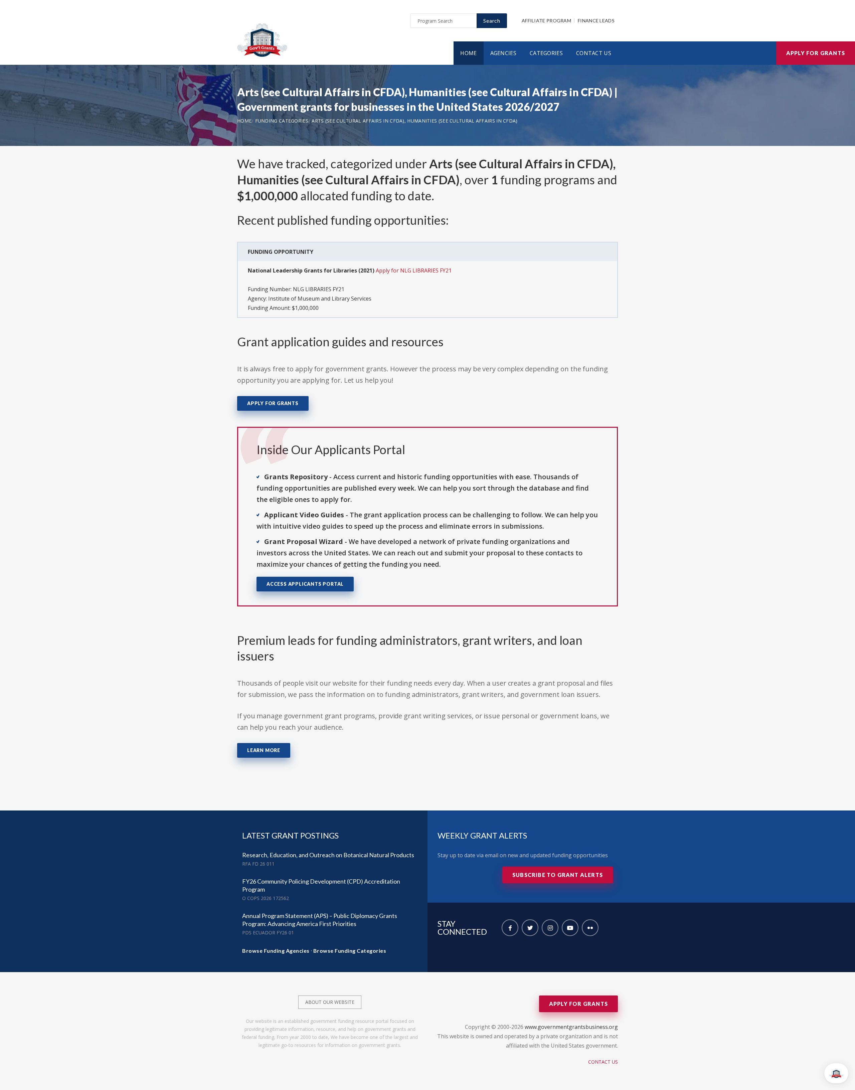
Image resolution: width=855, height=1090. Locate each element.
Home (468, 53)
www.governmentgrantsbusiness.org (571, 1027)
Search (491, 20)
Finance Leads (596, 20)
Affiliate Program (546, 20)
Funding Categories (281, 121)
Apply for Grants (815, 53)
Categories (546, 53)
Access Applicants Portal (305, 584)
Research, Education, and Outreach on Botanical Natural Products (328, 855)
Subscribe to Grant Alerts (557, 875)
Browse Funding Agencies (276, 950)
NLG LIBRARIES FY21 (318, 289)
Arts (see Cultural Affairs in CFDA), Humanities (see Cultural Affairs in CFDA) (414, 121)
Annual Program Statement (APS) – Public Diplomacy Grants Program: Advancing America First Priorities (319, 919)
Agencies (503, 53)
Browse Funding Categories (349, 950)
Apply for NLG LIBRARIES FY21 (414, 270)
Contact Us (593, 53)
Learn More (263, 750)
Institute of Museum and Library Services (319, 298)
